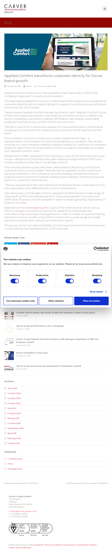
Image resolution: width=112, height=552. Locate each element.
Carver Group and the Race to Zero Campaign (40, 326)
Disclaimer (39, 545)
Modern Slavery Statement (20, 547)
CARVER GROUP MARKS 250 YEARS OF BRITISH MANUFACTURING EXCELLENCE (55, 313)
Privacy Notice (69, 545)
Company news (44, 86)
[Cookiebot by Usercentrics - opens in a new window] (96, 249)
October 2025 (14, 393)
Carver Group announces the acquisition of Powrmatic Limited (48, 366)
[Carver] (15, 8)
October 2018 (13, 423)
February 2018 (14, 438)
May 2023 (11, 408)
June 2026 (12, 388)
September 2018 (15, 428)
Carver (29, 86)
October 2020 (14, 413)
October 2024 (14, 398)
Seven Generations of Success (32, 353)
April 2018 (11, 433)
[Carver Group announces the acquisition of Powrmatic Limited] (9, 369)
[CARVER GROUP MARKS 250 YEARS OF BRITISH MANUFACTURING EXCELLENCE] (9, 315)
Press (54, 86)
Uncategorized (15, 469)
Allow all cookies (91, 301)
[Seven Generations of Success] (9, 355)
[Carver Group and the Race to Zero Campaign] (9, 328)
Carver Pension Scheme (86, 545)
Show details (96, 291)
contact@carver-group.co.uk (22, 511)
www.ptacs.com (37, 207)
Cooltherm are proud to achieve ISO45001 (86, 483)
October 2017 (13, 443)
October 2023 (14, 403)
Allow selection (56, 301)
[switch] (42, 281)
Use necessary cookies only (20, 301)
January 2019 (13, 418)
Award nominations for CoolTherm (22, 483)
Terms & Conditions (53, 545)
